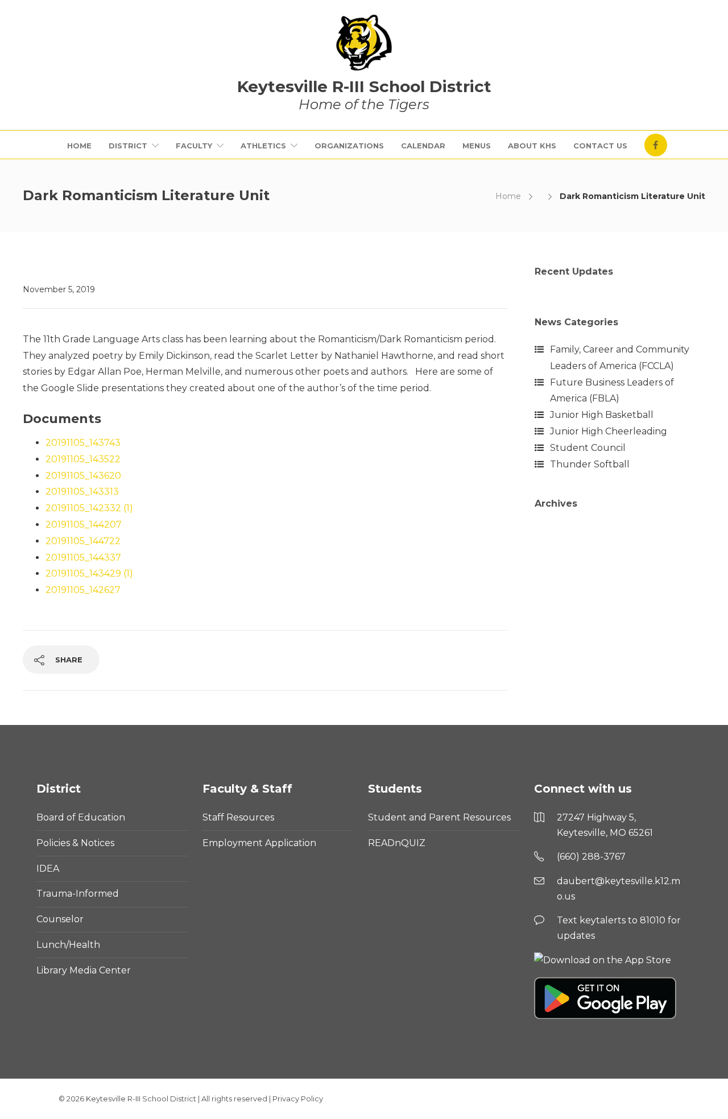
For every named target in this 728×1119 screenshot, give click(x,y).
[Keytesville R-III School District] (364, 42)
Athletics (263, 145)
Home (79, 145)
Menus (476, 145)
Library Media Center (83, 970)
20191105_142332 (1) (89, 508)
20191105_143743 (83, 442)
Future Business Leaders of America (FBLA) (612, 390)
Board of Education (80, 817)
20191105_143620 (83, 475)
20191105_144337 (83, 557)
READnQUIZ (396, 843)
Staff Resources (238, 817)
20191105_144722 (83, 541)
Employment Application (259, 843)
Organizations (349, 145)
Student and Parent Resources (439, 817)
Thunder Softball (590, 464)
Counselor (60, 919)
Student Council (588, 447)
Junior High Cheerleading (608, 431)
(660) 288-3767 (591, 856)
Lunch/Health (68, 944)
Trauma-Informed (77, 893)
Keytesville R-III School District (141, 1098)
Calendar (423, 145)
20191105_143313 (82, 491)
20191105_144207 (84, 524)
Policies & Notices (75, 843)
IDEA (47, 868)
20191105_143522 (83, 459)
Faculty (194, 145)
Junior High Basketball (601, 414)
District (128, 145)
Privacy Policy (297, 1098)
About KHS (532, 145)
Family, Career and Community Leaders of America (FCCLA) (619, 357)
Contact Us (600, 145)
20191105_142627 (83, 590)
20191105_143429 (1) (89, 573)
